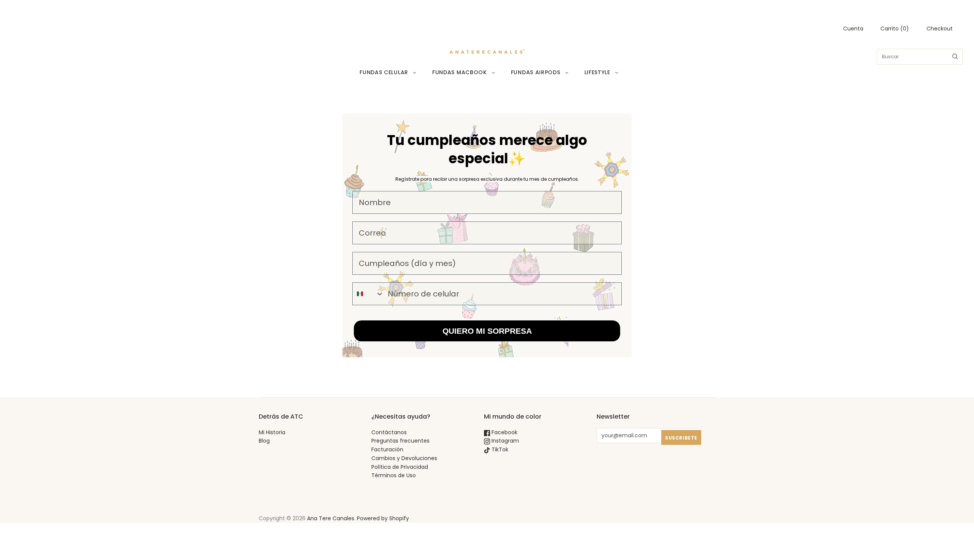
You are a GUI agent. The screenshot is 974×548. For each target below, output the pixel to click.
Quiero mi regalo (413, 365)
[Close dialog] (625, 198)
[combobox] (360, 338)
